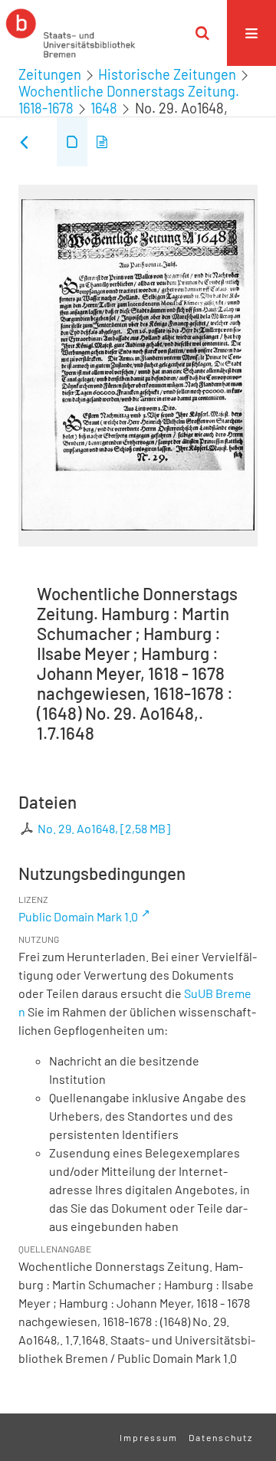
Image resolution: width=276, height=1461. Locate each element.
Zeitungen (49, 74)
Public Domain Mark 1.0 (78, 916)
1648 (103, 108)
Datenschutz (221, 1437)
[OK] (202, 33)
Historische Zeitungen (167, 74)
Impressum (149, 1437)
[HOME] (70, 33)
